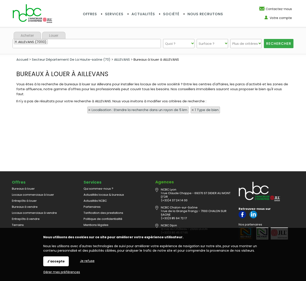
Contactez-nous (279, 9)
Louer (53, 35)
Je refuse (87, 261)
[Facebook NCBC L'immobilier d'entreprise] (242, 217)
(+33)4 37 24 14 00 (174, 200)
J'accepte (56, 261)
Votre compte (281, 18)
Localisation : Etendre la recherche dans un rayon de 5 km (139, 109)
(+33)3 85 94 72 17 (174, 218)
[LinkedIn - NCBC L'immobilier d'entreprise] (253, 217)
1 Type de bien (207, 109)
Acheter (27, 35)
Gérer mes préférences (61, 272)
